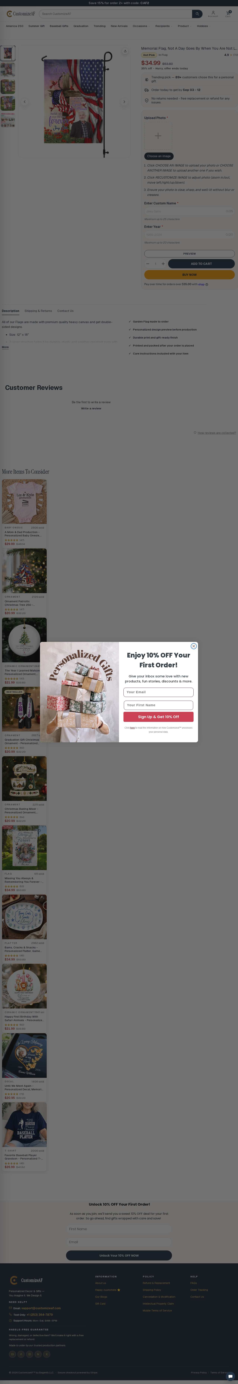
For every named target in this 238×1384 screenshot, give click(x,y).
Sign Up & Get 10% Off (158, 716)
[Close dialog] (194, 646)
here (132, 728)
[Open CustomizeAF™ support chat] (230, 1376)
